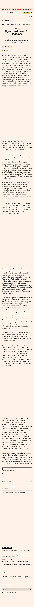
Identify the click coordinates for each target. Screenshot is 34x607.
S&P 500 (14, 9)
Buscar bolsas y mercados (9, 585)
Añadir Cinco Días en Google (10, 50)
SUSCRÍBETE (26, 12)
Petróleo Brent (26, 9)
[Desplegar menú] (3, 12)
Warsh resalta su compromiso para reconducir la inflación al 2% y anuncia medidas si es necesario (17, 560)
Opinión (3, 481)
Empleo (8, 24)
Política (19, 24)
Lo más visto (5, 573)
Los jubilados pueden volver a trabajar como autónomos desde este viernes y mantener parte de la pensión (16, 577)
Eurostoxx (8, 592)
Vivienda (4, 24)
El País (30, 16)
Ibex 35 (4, 9)
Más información (5, 488)
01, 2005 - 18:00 (17, 42)
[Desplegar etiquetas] (31, 481)
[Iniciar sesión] (31, 13)
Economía (6, 20)
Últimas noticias (26, 24)
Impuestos (13, 24)
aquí (24, 492)
